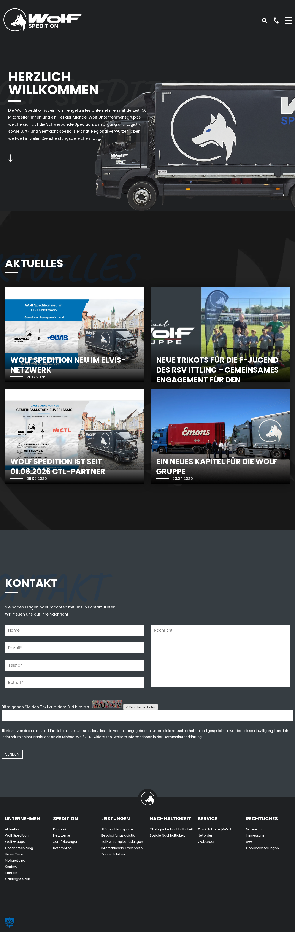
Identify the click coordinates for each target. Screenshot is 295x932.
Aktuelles (12, 829)
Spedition (65, 818)
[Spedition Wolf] (42, 18)
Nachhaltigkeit (170, 818)
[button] (9, 922)
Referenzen (62, 848)
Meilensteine (15, 860)
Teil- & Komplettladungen (122, 841)
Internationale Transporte (122, 848)
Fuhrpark (60, 829)
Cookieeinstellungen (262, 848)
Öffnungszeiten (17, 879)
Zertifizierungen (65, 841)
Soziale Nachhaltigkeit (167, 835)
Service (207, 818)
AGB (249, 841)
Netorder (205, 835)
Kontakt (11, 872)
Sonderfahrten (113, 854)
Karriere (11, 866)
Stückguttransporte (117, 829)
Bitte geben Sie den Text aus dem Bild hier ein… (46, 707)
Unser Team (14, 854)
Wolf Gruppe (15, 841)
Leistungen (115, 818)
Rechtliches (262, 818)
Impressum (255, 835)
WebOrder (206, 841)
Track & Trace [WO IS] (215, 829)
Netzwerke (61, 835)
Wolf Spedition (17, 835)
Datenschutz (256, 829)
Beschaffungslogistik (118, 835)
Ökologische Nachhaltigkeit (171, 829)
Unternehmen (22, 818)
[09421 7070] (273, 20)
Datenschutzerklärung (182, 736)
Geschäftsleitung (19, 848)
